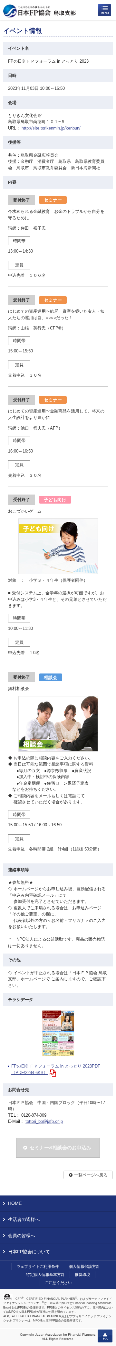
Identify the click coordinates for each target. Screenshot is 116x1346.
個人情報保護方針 (84, 1266)
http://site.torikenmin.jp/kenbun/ (51, 128)
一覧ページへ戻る (91, 1175)
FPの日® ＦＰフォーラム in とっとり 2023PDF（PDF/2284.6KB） (55, 1069)
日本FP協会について (29, 1251)
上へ (105, 1336)
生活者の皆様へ (24, 1219)
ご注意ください (58, 1282)
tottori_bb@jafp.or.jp (44, 1121)
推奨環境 (82, 1274)
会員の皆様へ (21, 1235)
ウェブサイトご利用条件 (37, 1266)
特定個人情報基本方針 (45, 1274)
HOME (15, 1203)
